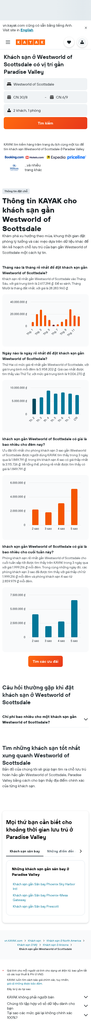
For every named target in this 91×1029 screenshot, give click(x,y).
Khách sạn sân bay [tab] (25, 851)
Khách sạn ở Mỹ (27, 944)
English (27, 30)
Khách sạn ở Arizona (55, 944)
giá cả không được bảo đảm (24, 983)
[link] (45, 661)
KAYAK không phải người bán (30, 997)
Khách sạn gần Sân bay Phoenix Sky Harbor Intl (44, 886)
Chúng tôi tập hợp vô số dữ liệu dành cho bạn (41, 1005)
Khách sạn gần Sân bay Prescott (36, 906)
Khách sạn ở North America (64, 940)
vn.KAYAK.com (13, 940)
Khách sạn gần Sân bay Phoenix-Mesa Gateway (40, 897)
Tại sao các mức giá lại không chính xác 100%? (39, 1015)
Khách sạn (34, 940)
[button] (86, 28)
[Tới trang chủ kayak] (30, 42)
